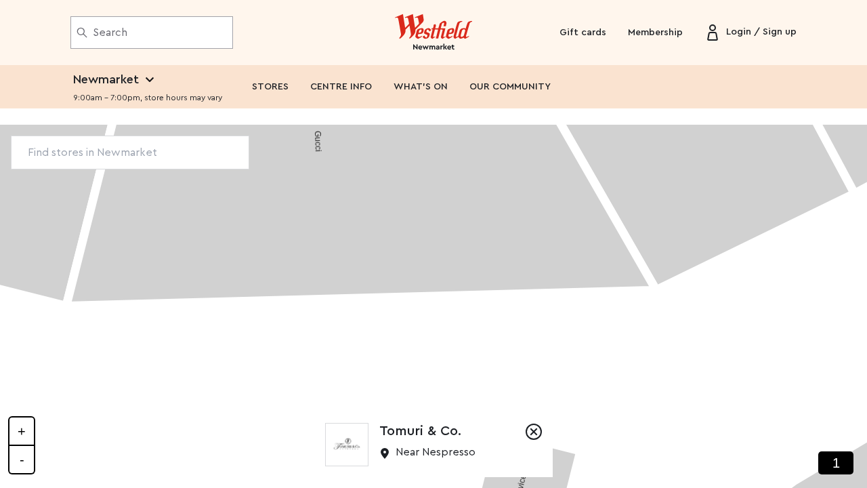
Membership (655, 32)
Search (110, 32)
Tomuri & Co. (420, 431)
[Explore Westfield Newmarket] (434, 32)
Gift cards (582, 32)
